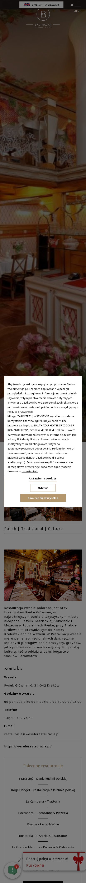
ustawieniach (30, 471)
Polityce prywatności (20, 412)
